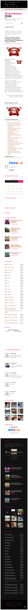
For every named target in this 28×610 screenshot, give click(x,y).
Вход (6, 2)
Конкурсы (8, 275)
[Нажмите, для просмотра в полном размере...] (19, 64)
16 (21, 188)
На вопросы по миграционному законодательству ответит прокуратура (14, 125)
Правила (7, 4)
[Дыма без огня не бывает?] (20, 525)
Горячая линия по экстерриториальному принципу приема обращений (15, 148)
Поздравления (9, 297)
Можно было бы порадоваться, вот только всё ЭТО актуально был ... (16, 375)
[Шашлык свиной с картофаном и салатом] (14, 411)
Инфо (13, 14)
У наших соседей (10, 267)
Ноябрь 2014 (14, 179)
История (8, 286)
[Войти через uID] (10, 163)
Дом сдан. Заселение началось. (14, 122)
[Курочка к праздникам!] (20, 411)
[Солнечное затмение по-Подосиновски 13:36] (7, 512)
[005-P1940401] (7, 405)
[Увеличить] (14, 111)
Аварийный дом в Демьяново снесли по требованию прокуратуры (14, 139)
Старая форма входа (14, 432)
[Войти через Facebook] (15, 163)
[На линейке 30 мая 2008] (20, 512)
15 (19, 188)
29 (19, 193)
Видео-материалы (10, 302)
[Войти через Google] (19, 163)
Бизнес (7, 281)
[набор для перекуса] (20, 417)
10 (6, 188)
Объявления (9, 294)
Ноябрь (13, 31)
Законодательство (10, 300)
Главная (6, 31)
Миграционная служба (11, 308)
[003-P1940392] (14, 405)
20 (14, 191)
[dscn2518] (20, 518)
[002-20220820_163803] (20, 405)
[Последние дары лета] (14, 417)
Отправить (11, 170)
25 (8, 193)
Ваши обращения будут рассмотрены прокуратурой (16, 238)
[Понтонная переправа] (14, 518)
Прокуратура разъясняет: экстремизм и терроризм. (17, 221)
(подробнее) (11, 604)
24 (6, 193)
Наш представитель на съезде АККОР (16, 253)
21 (16, 191)
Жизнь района (9, 264)
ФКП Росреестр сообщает (12, 317)
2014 (10, 31)
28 (16, 193)
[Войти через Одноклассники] (22, 163)
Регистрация (12, 2)
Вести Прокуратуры (10, 305)
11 (8, 188)
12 (11, 188)
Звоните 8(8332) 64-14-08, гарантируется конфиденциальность (13, 132)
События (8, 278)
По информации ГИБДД (11, 314)
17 (6, 191)
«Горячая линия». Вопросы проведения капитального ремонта (16, 245)
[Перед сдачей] (7, 518)
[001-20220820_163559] (7, 411)
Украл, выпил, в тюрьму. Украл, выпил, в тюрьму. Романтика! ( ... (16, 355)
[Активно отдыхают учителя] (14, 525)
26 (11, 193)
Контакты (13, 4)
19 (11, 191)
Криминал (8, 272)
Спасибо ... (13, 383)
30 (21, 193)
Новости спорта (10, 270)
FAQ (18, 2)
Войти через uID (14, 427)
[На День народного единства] (7, 417)
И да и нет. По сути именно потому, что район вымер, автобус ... (17, 365)
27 (14, 193)
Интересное (9, 291)
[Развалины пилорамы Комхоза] (14, 512)
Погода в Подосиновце (13, 329)
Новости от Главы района (12, 320)
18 (8, 191)
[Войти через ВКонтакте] (12, 163)
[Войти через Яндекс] (17, 163)
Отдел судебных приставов (12, 322)
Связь (7, 283)
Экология (8, 289)
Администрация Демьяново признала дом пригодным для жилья (14, 153)
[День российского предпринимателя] (7, 525)
